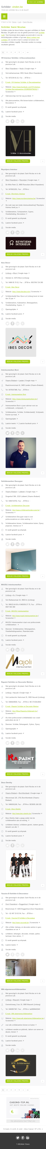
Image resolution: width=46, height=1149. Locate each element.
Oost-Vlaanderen (11, 904)
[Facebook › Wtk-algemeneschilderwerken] (12, 1050)
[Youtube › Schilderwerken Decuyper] (23, 544)
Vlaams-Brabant (11, 381)
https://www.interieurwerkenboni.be (24, 399)
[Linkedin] (28, 1138)
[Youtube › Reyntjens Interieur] (23, 232)
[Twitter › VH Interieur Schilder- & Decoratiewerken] (7, 121)
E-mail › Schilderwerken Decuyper (18, 506)
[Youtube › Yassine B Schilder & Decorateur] (23, 954)
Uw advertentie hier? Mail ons (23, 1121)
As (14, 595)
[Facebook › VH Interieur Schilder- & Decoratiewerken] (12, 121)
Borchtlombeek (24, 793)
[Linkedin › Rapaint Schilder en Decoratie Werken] (18, 743)
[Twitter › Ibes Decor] (7, 323)
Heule (22, 69)
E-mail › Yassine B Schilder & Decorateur (20, 918)
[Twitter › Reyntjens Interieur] (7, 232)
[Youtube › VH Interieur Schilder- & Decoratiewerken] (23, 121)
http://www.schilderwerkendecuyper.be (25, 510)
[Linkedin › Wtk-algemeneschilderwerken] (18, 1050)
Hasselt (15, 693)
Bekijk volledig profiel (18, 161)
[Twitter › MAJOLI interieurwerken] (7, 650)
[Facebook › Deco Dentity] (12, 845)
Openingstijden (12, 309)
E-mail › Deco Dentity (13, 809)
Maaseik (16, 1000)
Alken (15, 273)
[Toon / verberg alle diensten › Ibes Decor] (25, 304)
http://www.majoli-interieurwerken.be (25, 616)
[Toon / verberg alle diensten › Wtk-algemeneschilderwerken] (25, 1030)
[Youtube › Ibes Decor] (23, 323)
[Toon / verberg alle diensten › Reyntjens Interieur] (25, 213)
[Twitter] (18, 1138)
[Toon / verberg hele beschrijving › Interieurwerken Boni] (25, 406)
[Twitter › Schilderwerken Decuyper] (7, 544)
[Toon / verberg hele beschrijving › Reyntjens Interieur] (25, 206)
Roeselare (23, 180)
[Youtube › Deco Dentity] (23, 845)
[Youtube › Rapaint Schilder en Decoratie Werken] (23, 743)
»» (28, 52)
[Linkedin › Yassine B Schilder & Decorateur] (18, 954)
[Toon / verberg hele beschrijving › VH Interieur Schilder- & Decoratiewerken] (25, 96)
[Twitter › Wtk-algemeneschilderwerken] (7, 1050)
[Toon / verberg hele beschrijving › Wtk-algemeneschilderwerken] (25, 1025)
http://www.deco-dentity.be (21, 813)
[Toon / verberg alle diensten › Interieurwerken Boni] (25, 413)
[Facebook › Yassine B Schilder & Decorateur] (12, 954)
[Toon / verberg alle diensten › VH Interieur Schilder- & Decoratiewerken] (25, 101)
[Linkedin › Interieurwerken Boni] (18, 433)
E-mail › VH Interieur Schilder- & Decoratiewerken (23, 82)
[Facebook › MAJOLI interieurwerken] (12, 650)
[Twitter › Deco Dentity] (7, 845)
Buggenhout (23, 904)
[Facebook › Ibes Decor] (12, 323)
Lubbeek (22, 492)
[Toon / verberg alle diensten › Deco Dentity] (25, 826)
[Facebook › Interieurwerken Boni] (12, 433)
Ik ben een (36, 2)
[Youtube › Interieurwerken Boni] (23, 433)
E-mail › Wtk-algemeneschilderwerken (19, 1014)
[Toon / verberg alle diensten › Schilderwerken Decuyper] (25, 524)
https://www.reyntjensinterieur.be (23, 198)
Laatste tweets (12, 423)
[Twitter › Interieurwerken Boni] (7, 433)
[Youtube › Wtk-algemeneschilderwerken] (23, 1050)
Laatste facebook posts (15, 112)
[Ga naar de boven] (42, 161)
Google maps (30, 69)
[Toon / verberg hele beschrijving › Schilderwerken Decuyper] (25, 518)
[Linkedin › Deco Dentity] (18, 845)
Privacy (27, 1144)
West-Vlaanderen (12, 69)
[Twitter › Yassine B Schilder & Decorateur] (7, 954)
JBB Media (21, 1144)
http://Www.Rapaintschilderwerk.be (24, 711)
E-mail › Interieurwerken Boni (16, 394)
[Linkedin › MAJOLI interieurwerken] (18, 650)
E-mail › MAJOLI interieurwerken (17, 611)
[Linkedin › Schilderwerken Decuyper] (18, 544)
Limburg (8, 273)
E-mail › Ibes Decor (12, 287)
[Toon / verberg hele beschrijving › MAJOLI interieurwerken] (25, 623)
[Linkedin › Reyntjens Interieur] (18, 232)
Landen (21, 381)
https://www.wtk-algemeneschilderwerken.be (28, 1018)
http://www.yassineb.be (20, 923)
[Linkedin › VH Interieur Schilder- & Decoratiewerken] (18, 121)
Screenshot (11, 92)
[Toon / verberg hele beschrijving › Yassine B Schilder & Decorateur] (25, 928)
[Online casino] (23, 1098)
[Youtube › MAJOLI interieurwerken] (23, 650)
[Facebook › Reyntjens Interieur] (12, 232)
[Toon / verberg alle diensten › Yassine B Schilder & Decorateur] (25, 935)
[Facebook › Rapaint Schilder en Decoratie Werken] (12, 743)
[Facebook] (23, 1138)
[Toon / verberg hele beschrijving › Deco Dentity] (25, 819)
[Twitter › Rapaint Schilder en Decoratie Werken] (7, 743)
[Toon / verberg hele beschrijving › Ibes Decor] (25, 297)
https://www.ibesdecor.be (21, 292)
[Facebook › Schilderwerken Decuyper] (12, 544)
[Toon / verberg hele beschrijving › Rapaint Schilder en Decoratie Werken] (25, 719)
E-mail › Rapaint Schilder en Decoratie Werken (22, 706)
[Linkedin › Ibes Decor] (18, 323)
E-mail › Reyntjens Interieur (15, 194)
